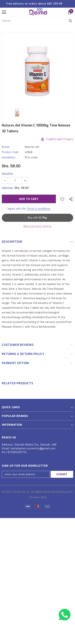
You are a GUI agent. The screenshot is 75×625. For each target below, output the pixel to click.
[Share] (70, 199)
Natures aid (32, 147)
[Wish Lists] (62, 199)
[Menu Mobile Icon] (4, 12)
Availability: (9, 157)
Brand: (6, 147)
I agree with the (16, 208)
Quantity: (7, 173)
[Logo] (38, 12)
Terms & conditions (38, 208)
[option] (37, 67)
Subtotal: (7, 188)
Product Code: (10, 152)
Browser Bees (38, 497)
